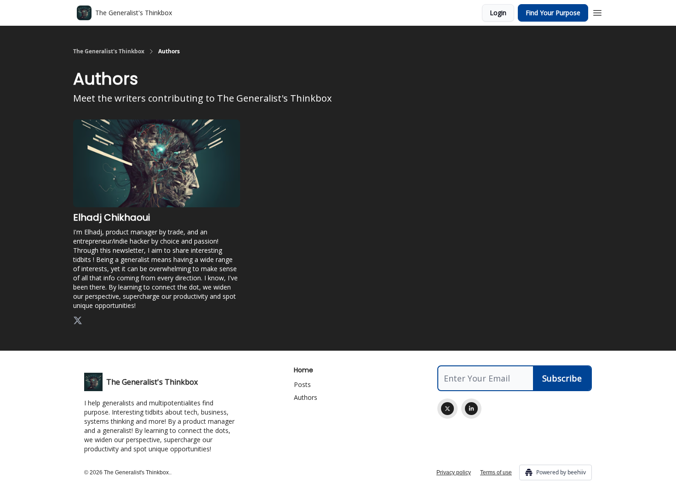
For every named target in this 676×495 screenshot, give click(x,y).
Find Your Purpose (553, 12)
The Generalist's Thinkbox (108, 51)
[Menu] (597, 11)
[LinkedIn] (471, 408)
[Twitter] (447, 408)
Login (498, 12)
